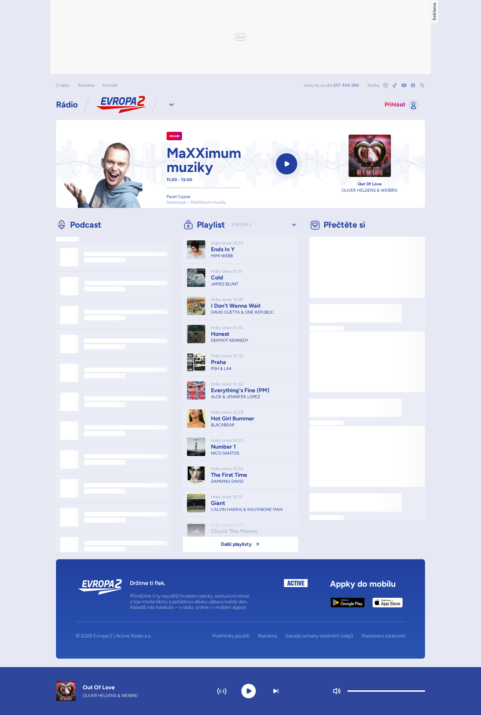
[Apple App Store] (387, 602)
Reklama (86, 85)
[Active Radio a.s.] (295, 594)
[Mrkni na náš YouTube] (404, 85)
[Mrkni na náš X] (422, 85)
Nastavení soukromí (383, 636)
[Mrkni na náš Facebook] (413, 85)
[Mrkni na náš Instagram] (385, 85)
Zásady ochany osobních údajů (319, 636)
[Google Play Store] (348, 602)
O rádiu (63, 85)
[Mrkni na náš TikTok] (395, 85)
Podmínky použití (231, 636)
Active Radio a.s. (133, 636)
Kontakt (110, 85)
